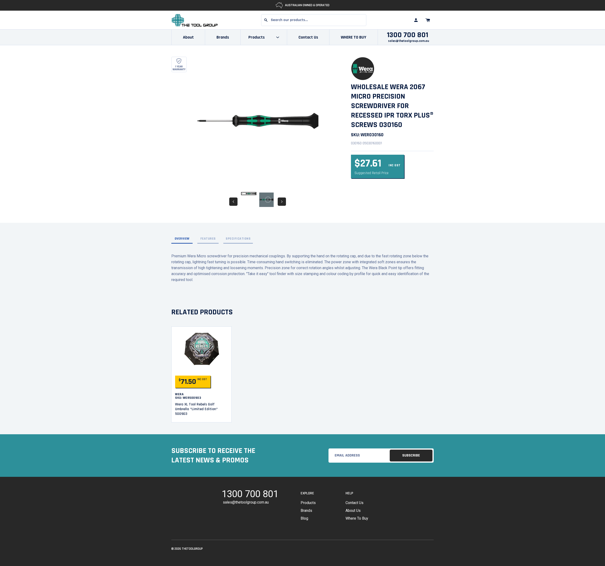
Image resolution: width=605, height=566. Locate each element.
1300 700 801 (407, 35)
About (188, 37)
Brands (222, 37)
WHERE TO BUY (353, 37)
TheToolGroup (192, 549)
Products (308, 502)
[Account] (416, 20)
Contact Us (308, 37)
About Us (353, 510)
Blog (304, 518)
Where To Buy (357, 518)
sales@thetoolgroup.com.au (408, 41)
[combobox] (313, 20)
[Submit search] (266, 20)
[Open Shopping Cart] (428, 20)
